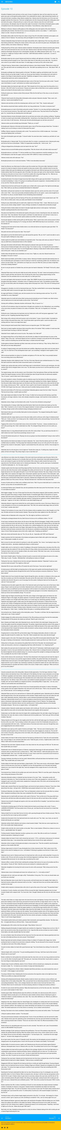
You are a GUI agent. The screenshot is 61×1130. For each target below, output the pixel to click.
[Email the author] (2, 1127)
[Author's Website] (5, 1127)
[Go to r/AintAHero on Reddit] (7, 1127)
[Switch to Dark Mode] (55, 1)
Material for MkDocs (10, 1124)
